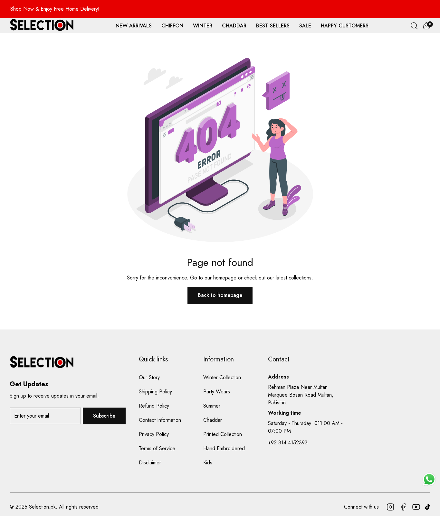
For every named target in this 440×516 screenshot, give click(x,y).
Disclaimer (150, 462)
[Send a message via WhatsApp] (429, 479)
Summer (211, 406)
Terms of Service (157, 448)
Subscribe (104, 416)
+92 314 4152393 (288, 442)
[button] (426, 26)
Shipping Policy (155, 391)
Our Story (149, 377)
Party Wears (216, 391)
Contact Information (160, 420)
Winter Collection (222, 377)
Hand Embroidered (224, 448)
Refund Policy (154, 406)
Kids (207, 462)
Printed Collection (222, 434)
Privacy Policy (154, 434)
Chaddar (212, 420)
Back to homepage (220, 295)
